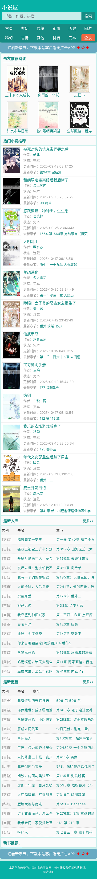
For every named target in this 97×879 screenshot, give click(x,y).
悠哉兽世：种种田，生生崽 (46, 210)
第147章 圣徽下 (68, 634)
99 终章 (46, 203)
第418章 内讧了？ (70, 671)
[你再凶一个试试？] (48, 68)
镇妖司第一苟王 (29, 540)
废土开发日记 (34, 487)
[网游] (7, 710)
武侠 (40, 28)
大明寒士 (30, 241)
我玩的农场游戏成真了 (42, 426)
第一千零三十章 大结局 (57, 295)
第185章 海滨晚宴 (70, 776)
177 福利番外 (49, 388)
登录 (88, 37)
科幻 (9, 37)
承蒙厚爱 (24, 596)
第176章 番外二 (68, 596)
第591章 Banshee (71, 804)
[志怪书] (79, 68)
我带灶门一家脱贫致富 (35, 823)
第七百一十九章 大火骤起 (58, 264)
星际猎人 (24, 738)
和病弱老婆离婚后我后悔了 (46, 180)
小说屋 (10, 7)
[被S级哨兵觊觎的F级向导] (48, 104)
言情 (24, 37)
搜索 (88, 16)
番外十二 (46, 480)
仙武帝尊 (30, 334)
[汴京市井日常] (17, 104)
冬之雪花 (39, 278)
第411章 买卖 (67, 757)
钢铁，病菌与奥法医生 (35, 776)
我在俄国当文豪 (29, 766)
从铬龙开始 (26, 652)
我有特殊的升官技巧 (33, 701)
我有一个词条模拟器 (33, 577)
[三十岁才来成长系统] (17, 68)
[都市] (7, 587)
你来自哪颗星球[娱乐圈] (36, 643)
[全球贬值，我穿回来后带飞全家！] (79, 104)
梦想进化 (30, 272)
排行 (56, 37)
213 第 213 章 (68, 823)
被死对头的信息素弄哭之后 (46, 149)
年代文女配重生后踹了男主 (46, 457)
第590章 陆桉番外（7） (75, 785)
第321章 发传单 (68, 568)
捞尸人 (22, 832)
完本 (72, 37)
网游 (88, 28)
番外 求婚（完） (52, 326)
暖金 (36, 462)
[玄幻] (7, 540)
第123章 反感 (67, 624)
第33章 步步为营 (69, 605)
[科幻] (7, 568)
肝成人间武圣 (28, 729)
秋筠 (36, 432)
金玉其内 (39, 185)
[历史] (7, 701)
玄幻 (24, 28)
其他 (40, 37)
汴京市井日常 (17, 131)
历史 (72, 28)
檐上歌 (38, 308)
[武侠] (7, 662)
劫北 (36, 154)
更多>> (88, 521)
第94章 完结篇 (50, 172)
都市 (56, 28)
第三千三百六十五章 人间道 (60, 357)
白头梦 (38, 216)
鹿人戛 (38, 493)
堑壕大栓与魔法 (29, 804)
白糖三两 (39, 401)
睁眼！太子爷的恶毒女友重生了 (49, 303)
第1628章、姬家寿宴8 (74, 738)
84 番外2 (63, 643)
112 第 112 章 (50, 418)
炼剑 (27, 395)
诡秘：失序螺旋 (29, 634)
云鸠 (36, 370)
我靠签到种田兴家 (31, 615)
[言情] (7, 549)
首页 (9, 28)
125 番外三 (48, 449)
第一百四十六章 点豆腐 (74, 615)
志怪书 (79, 95)
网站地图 (48, 872)
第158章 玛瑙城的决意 (74, 652)
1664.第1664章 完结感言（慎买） (65, 234)
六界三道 (39, 339)
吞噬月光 (24, 624)
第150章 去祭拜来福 (72, 558)
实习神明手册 (34, 364)
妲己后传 (24, 605)
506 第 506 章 (68, 701)
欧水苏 (38, 247)
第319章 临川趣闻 (70, 795)
